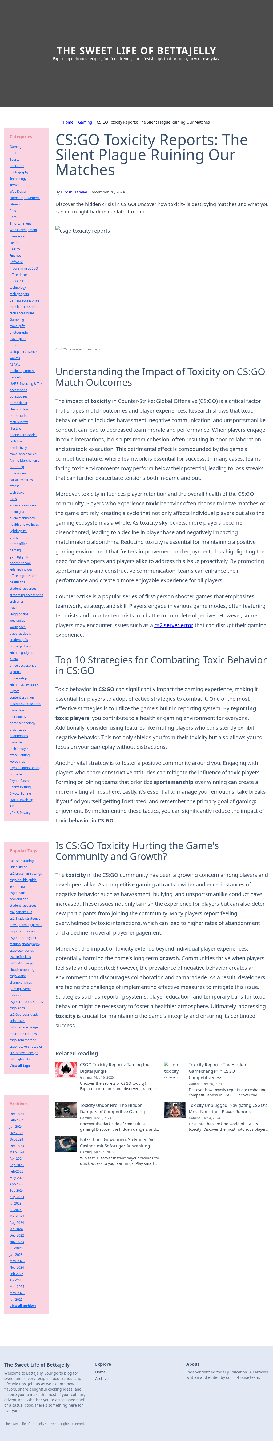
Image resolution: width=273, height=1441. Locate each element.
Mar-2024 (17, 1152)
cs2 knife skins (20, 957)
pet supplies (18, 396)
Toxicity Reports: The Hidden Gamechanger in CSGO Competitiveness (217, 1071)
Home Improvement (25, 198)
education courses (23, 1033)
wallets (15, 358)
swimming (17, 886)
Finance (15, 255)
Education (17, 166)
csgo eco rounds (22, 950)
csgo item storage (23, 1040)
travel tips (17, 710)
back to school (20, 563)
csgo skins (17, 1008)
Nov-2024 (17, 1267)
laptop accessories (23, 351)
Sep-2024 (17, 1190)
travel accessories (23, 454)
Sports (14, 159)
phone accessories (23, 435)
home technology (22, 723)
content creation (22, 697)
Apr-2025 (16, 1280)
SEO (13, 153)
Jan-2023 (16, 1254)
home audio (18, 415)
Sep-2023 (17, 1165)
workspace (18, 627)
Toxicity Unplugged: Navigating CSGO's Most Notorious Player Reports (228, 1108)
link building (18, 867)
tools (13, 499)
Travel (14, 185)
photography (19, 332)
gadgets (16, 377)
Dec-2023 (17, 1145)
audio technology (22, 518)
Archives (102, 1378)
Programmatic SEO (24, 268)
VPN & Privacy (20, 812)
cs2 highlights (20, 1059)
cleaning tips (19, 409)
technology (18, 287)
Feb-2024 (16, 1120)
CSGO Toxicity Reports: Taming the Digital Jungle (115, 1068)
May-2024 (17, 1177)
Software (16, 262)
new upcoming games (26, 925)
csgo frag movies (22, 931)
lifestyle (15, 428)
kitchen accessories (24, 684)
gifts (13, 345)
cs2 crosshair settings (26, 873)
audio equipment (22, 371)
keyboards (17, 761)
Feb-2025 (16, 1274)
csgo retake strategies (26, 1046)
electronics (18, 716)
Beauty (15, 249)
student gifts (19, 640)
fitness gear (18, 473)
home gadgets (20, 646)
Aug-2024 (17, 1222)
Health (14, 242)
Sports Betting (20, 787)
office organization (23, 575)
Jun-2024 (16, 1126)
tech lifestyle (19, 748)
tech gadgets (19, 294)
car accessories (21, 479)
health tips (17, 582)
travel (14, 607)
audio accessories (23, 505)
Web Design (18, 191)
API (12, 806)
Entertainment (20, 223)
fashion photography (25, 944)
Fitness (15, 204)
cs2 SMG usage (21, 963)
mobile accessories (24, 306)
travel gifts (17, 326)
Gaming (85, 122)
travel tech (17, 742)
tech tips (16, 441)
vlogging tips (19, 614)
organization (19, 729)
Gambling (17, 319)
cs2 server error (173, 625)
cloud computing (22, 969)
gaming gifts (19, 556)
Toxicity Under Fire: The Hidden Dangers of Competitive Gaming (112, 1108)
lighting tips (18, 531)
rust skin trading (22, 860)
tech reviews (19, 422)
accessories (18, 390)
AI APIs (15, 364)
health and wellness (24, 524)
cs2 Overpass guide (24, 1014)
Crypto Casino (20, 780)
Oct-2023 (16, 1133)
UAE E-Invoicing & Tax (26, 383)
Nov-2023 (17, 1242)
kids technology (21, 569)
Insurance (17, 236)
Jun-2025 (16, 1299)
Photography (19, 172)
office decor (18, 274)
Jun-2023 (16, 1248)
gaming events (20, 989)
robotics (16, 995)
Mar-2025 (17, 1286)
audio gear (18, 511)
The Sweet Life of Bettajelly (136, 50)
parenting (17, 467)
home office (18, 543)
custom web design (24, 1053)
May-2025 (17, 1293)
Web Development (23, 230)
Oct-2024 (16, 1139)
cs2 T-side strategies (25, 918)
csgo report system (24, 937)
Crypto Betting (20, 793)
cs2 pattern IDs (21, 912)
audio (14, 659)
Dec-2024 (17, 1113)
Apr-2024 (16, 1158)
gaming (15, 550)
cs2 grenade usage (24, 1027)
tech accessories (22, 313)
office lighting (20, 755)
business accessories (25, 704)
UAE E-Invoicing (21, 800)
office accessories (23, 665)
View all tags (20, 1065)
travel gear (18, 339)
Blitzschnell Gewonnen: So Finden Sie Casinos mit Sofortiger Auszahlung (117, 1143)
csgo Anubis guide (23, 880)
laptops (15, 672)
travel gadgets (20, 633)
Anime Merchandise (24, 460)
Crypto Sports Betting (25, 768)
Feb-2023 (16, 1171)
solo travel (17, 1021)
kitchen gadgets (21, 652)
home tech (17, 774)
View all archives (23, 1306)
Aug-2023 (17, 1197)
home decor (18, 403)
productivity (18, 447)
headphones (19, 736)
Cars (13, 217)
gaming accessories (24, 300)
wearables (17, 620)
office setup (18, 678)
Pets (13, 210)
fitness (14, 486)
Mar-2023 (17, 1216)
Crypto (14, 691)
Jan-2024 (16, 1229)
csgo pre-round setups (26, 1001)
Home (68, 122)
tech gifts (16, 601)
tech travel (17, 492)
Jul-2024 (16, 1210)
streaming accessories (26, 595)
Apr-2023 (16, 1184)
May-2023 (17, 1261)
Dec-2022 (17, 1235)
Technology (18, 178)
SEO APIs (16, 281)
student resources (23, 588)
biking (14, 537)
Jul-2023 (16, 1203)
